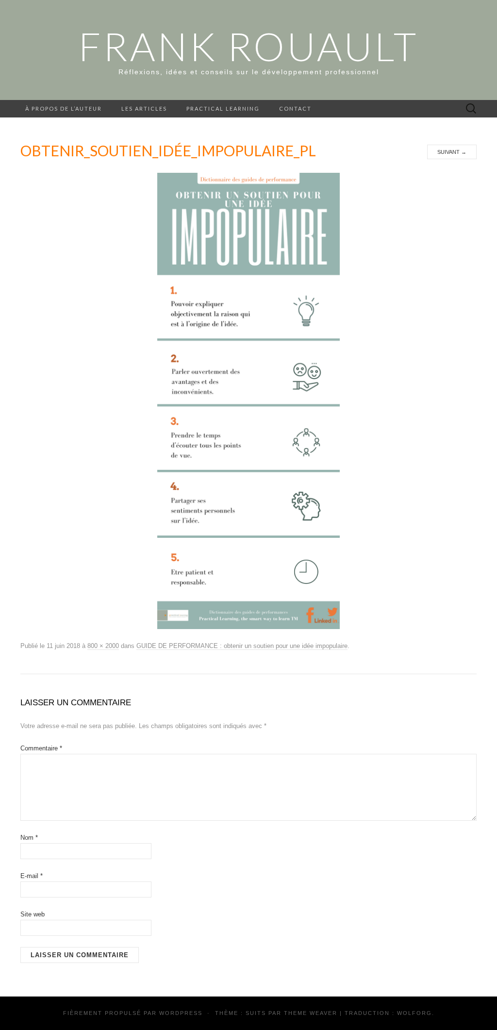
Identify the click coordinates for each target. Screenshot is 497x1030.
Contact (295, 108)
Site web (32, 914)
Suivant (451, 152)
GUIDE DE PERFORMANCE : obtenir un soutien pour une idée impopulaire (242, 645)
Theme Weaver (310, 1013)
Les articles (144, 108)
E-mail (31, 876)
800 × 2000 (103, 645)
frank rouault (248, 46)
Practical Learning (223, 108)
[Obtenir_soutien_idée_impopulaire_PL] (248, 400)
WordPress (180, 1013)
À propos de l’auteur (63, 108)
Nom (29, 837)
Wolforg (414, 1013)
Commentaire (41, 748)
